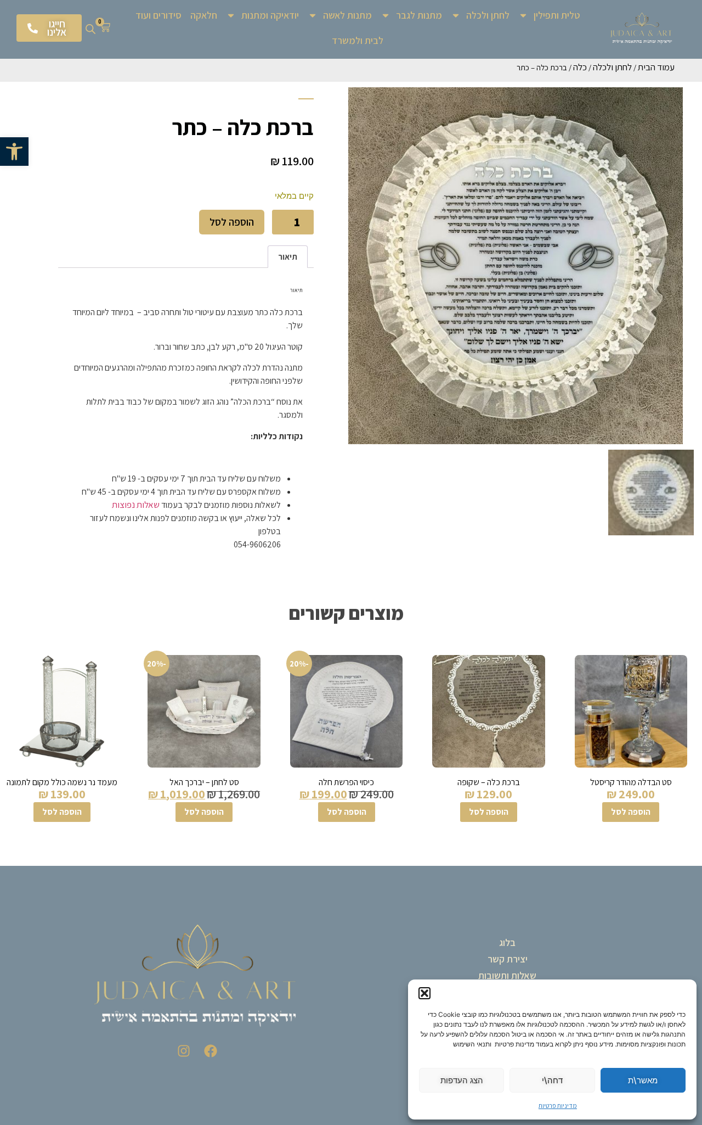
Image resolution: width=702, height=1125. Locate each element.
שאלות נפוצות (136, 505)
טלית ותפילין (557, 15)
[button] (14, 151)
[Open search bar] (90, 28)
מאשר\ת (643, 1080)
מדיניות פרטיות (558, 1105)
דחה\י (552, 1080)
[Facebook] (210, 1051)
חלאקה (203, 15)
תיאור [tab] (287, 256)
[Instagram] (184, 1051)
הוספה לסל (232, 221)
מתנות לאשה (347, 15)
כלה (580, 67)
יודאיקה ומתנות (270, 15)
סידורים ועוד (158, 15)
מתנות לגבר (419, 15)
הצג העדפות (461, 1080)
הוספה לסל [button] (630, 812)
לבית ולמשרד (357, 40)
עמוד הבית (656, 67)
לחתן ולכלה (487, 15)
